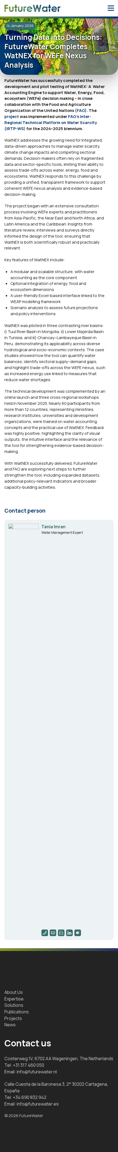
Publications (16, 1012)
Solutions (13, 1005)
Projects (13, 1018)
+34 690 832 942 (29, 1097)
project (11, 116)
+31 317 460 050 (28, 1065)
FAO (81, 110)
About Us (13, 992)
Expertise (14, 999)
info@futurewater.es (38, 1104)
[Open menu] (111, 8)
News (10, 1025)
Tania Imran (53, 527)
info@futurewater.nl (37, 1072)
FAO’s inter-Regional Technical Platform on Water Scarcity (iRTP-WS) (50, 122)
